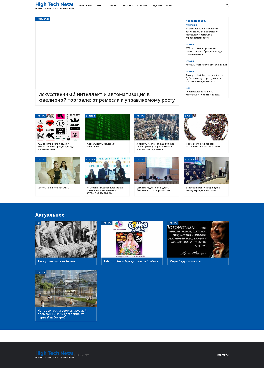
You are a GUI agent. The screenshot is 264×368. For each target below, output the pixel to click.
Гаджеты (157, 5)
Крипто (101, 5)
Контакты (223, 355)
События (142, 5)
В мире (188, 88)
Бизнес (113, 5)
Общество (127, 5)
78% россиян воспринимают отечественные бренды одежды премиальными (204, 51)
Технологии (85, 5)
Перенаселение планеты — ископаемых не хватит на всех (203, 93)
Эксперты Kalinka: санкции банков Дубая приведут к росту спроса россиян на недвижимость (204, 78)
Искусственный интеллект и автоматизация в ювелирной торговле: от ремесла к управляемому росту (202, 33)
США (38, 223)
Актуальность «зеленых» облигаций (206, 64)
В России (190, 44)
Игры (169, 5)
